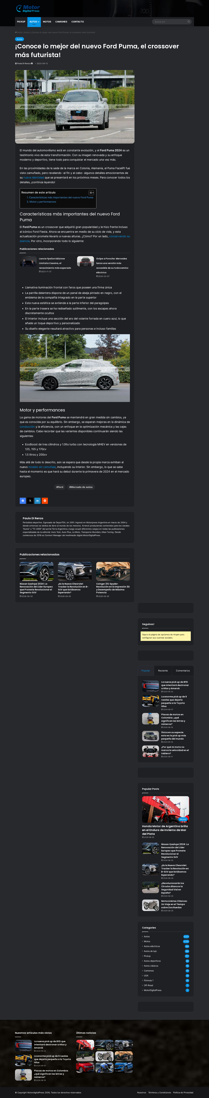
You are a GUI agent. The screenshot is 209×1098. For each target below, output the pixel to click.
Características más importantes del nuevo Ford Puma (61, 197)
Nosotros (141, 1092)
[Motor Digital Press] (29, 9)
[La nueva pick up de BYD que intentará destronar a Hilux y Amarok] (150, 686)
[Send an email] (32, 63)
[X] (30, 501)
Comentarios (183, 670)
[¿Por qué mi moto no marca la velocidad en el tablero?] (150, 751)
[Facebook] (23, 501)
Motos (47, 21)
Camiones (61, 21)
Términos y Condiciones (159, 1092)
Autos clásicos (151, 966)
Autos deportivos (152, 961)
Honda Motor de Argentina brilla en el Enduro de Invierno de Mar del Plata (165, 830)
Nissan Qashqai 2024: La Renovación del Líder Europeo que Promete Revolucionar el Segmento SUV (36, 588)
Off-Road (148, 985)
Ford (60, 487)
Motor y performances (43, 201)
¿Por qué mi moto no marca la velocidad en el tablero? (175, 750)
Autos (33, 21)
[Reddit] (45, 501)
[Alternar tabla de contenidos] (89, 192)
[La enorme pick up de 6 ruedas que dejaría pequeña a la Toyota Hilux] (150, 701)
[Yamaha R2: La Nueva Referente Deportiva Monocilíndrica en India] (104, 1068)
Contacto (77, 21)
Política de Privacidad (183, 1092)
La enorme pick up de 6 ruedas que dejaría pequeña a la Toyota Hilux (174, 701)
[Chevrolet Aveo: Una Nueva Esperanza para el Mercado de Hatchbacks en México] (85, 1068)
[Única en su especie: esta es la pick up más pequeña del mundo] (150, 736)
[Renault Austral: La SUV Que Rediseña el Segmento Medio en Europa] (124, 1068)
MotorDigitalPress (152, 990)
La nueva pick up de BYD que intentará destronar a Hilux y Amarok (175, 685)
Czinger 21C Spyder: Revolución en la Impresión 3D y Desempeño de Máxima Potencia (113, 588)
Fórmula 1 (148, 980)
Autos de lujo (150, 951)
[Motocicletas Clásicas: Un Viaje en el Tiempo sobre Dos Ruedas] (150, 905)
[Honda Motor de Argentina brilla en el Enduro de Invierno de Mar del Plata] (85, 1045)
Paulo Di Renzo (23, 63)
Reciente (163, 670)
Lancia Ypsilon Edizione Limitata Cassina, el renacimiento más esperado (55, 263)
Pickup (21, 21)
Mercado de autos (82, 487)
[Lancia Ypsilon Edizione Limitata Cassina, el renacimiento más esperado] (28, 261)
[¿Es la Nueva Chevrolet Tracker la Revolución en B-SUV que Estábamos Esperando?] (75, 571)
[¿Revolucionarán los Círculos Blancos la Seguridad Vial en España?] (150, 887)
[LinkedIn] (37, 501)
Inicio (19, 32)
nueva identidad (33, 177)
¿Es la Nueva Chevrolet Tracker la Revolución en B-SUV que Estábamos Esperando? (73, 588)
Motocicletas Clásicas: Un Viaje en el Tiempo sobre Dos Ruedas (174, 904)
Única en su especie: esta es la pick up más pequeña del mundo (173, 735)
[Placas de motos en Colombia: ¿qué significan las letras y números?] (150, 718)
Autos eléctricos (152, 946)
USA (146, 975)
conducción (27, 426)
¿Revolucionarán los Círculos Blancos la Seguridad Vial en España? (172, 888)
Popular (146, 670)
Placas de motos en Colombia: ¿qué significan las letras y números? (173, 719)
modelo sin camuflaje (42, 467)
